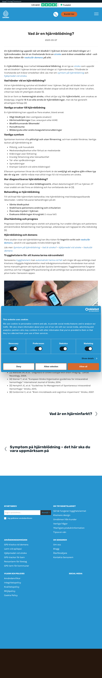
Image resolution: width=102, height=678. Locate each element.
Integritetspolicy (12, 582)
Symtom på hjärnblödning (26, 247)
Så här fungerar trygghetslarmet (69, 510)
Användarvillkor (12, 578)
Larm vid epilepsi (13, 548)
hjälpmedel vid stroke (15, 76)
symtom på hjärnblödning (71, 72)
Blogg (56, 548)
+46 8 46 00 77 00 (87, 603)
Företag (9, 1)
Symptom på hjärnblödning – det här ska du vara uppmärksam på (50, 449)
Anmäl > (46, 512)
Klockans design (61, 515)
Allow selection (51, 366)
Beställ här (69, 14)
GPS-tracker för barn (14, 557)
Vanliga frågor (60, 523)
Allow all (83, 366)
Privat (4, 1)
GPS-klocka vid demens (16, 544)
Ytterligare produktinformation (68, 527)
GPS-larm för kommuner (16, 565)
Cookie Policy (11, 595)
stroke (57, 54)
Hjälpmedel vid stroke (70, 247)
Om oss (57, 544)
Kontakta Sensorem (63, 557)
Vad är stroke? (49, 247)
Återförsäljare (60, 553)
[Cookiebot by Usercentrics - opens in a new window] (87, 310)
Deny (18, 366)
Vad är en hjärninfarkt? (70, 414)
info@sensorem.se (51, 606)
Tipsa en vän (59, 532)
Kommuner (17, 1)
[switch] (38, 349)
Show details (88, 358)
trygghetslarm (23, 260)
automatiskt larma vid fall (49, 260)
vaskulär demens (33, 57)
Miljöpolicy (9, 591)
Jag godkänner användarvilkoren (19, 518)
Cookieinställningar (51, 614)
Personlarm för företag (15, 561)
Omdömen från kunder (64, 519)
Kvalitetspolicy (11, 586)
